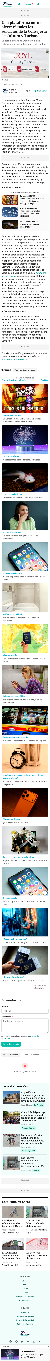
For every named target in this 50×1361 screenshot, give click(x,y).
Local (37, 1170)
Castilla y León (28, 1150)
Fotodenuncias (25, 1300)
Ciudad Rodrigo (28, 1128)
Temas (25, 1293)
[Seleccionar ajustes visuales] (38, 4)
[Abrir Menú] (45, 4)
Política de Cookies (25, 1324)
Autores (25, 1289)
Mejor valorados (32, 1055)
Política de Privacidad (25, 1320)
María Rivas (43, 1230)
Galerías (25, 1281)
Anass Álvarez (7, 1265)
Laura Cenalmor (8, 1233)
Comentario (7, 1017)
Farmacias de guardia (25, 1296)
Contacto (25, 1312)
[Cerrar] (47, 1346)
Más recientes (12, 1055)
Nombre (5, 1006)
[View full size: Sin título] (25, 63)
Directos (25, 1285)
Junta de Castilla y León (25, 370)
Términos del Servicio (25, 1316)
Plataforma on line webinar (14, 359)
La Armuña (38, 1105)
